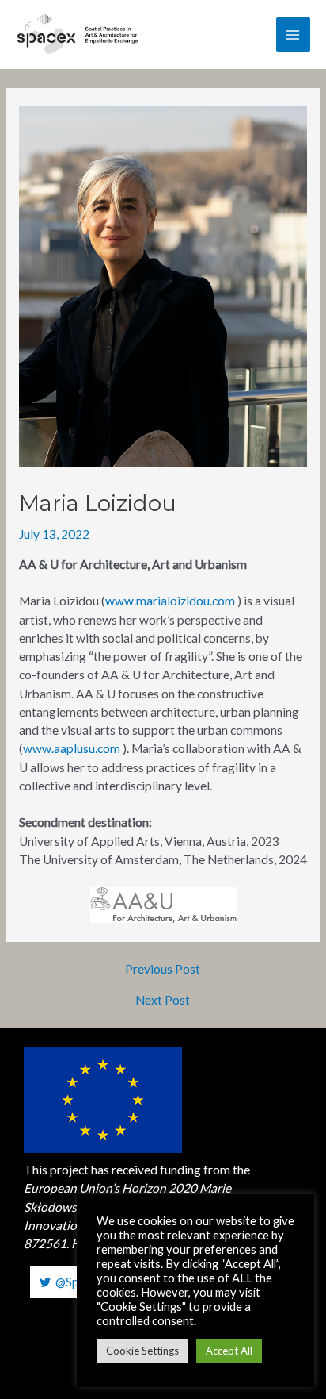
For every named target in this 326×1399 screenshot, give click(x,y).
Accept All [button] (229, 1350)
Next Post (162, 1000)
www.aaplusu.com (71, 748)
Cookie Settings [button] (142, 1350)
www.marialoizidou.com (170, 601)
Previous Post (162, 969)
